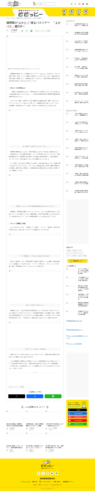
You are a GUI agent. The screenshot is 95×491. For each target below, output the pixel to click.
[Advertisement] (35, 377)
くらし (43, 30)
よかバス (42, 73)
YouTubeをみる (78, 420)
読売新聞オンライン (68, 481)
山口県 (79, 255)
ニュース (13, 18)
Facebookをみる (78, 413)
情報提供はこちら (78, 260)
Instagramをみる (78, 417)
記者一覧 (34, 481)
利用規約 (40, 484)
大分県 (74, 255)
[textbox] (46, 4)
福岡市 (69, 250)
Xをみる (78, 410)
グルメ (80, 250)
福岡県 (48, 30)
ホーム (7, 18)
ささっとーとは (25, 481)
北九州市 (75, 250)
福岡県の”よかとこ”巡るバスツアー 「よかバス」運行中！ (29, 18)
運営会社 (35, 484)
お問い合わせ (57, 481)
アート (69, 255)
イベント (69, 253)
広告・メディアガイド (45, 481)
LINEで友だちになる (78, 424)
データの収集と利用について (56, 484)
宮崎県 (85, 255)
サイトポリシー (46, 484)
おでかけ (37, 30)
